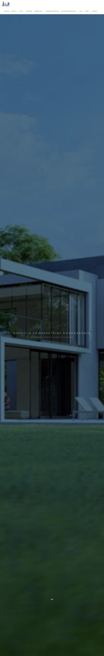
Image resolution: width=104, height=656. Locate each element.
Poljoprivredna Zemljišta (68, 11)
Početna (6, 11)
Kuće (21, 11)
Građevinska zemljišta (52, 11)
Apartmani (29, 11)
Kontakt (94, 11)
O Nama (87, 11)
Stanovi (13, 11)
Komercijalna (38, 11)
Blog (81, 11)
